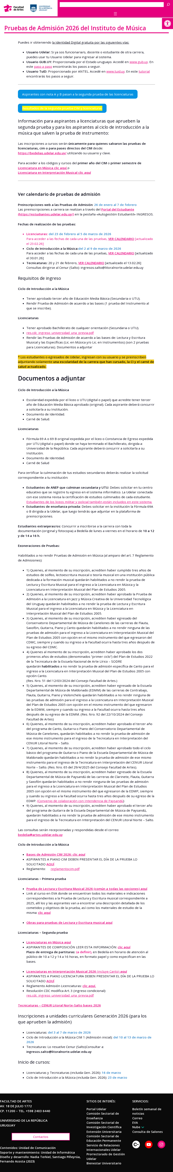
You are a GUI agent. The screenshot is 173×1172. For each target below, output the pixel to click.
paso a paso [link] (43, 66)
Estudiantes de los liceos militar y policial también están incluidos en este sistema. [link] (89, 502)
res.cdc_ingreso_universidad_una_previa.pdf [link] (60, 333)
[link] (167, 23)
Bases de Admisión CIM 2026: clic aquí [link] (55, 854)
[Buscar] (169, 4)
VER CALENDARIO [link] (121, 239)
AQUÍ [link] (50, 864)
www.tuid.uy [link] (115, 71)
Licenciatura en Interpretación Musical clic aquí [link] (54, 172)
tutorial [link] (144, 71)
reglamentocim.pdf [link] (65, 869)
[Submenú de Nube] (142, 1127)
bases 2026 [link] (92, 1005)
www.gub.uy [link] (139, 62)
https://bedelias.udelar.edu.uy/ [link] (42, 153)
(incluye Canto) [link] (76, 971)
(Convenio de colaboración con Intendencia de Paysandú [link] (80, 801)
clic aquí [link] (44, 912)
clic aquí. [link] (89, 986)
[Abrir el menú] (115, 13)
